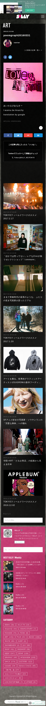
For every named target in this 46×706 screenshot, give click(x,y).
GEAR (23, 653)
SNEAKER (23, 649)
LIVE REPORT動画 (14, 682)
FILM (21, 637)
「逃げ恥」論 (12, 670)
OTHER (31, 682)
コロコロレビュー (13, 678)
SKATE (10, 641)
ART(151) (6, 121)
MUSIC (34, 637)
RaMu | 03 (20, 606)
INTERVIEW (28, 657)
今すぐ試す (30, 10)
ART (7, 25)
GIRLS (10, 661)
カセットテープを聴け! (15, 674)
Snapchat (11, 629)
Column (10, 666)
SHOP (9, 649)
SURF (22, 641)
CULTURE (25, 661)
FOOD (24, 633)
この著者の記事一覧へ (32, 50)
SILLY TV (24, 625)
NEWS (9, 625)
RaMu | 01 (20, 584)
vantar (17, 43)
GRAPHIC (11, 657)
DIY (26, 645)
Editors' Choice (27, 666)
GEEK (10, 653)
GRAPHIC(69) (16, 121)
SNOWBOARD (12, 645)
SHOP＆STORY (28, 629)
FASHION (11, 633)
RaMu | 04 (20, 595)
